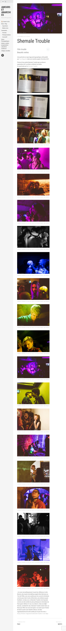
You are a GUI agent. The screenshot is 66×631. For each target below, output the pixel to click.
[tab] (3, 2)
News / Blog (4, 23)
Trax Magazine (23, 59)
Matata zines (5, 28)
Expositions (5, 26)
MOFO (60, 624)
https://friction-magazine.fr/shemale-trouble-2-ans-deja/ (32, 613)
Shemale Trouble (32, 66)
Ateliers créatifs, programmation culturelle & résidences (5, 46)
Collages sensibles (5, 50)
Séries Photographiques (5, 40)
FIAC (18, 624)
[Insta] (2, 55)
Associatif (4, 37)
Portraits (4, 32)
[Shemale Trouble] (39, 18)
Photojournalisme (6, 35)
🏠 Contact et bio (5, 21)
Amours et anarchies (6, 11)
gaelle (28, 36)
